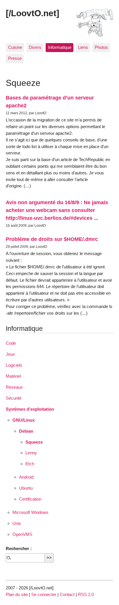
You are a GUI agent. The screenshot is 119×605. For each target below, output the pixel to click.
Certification (30, 499)
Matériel (13, 376)
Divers (35, 47)
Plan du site (17, 594)
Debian (26, 431)
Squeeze (34, 442)
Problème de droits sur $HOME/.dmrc (52, 239)
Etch (29, 463)
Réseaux (14, 387)
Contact (67, 594)
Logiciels (14, 365)
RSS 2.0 (86, 594)
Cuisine (15, 47)
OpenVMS (22, 534)
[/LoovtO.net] (32, 13)
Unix (16, 523)
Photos (101, 47)
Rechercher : (19, 548)
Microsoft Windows (30, 512)
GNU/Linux (23, 420)
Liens (83, 47)
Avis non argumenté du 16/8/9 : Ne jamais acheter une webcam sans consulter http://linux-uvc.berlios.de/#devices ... (57, 210)
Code (11, 343)
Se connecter (43, 594)
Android (26, 477)
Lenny (31, 452)
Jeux (10, 354)
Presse (15, 58)
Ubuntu (26, 488)
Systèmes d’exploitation (30, 409)
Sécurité (13, 398)
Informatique (59, 47)
